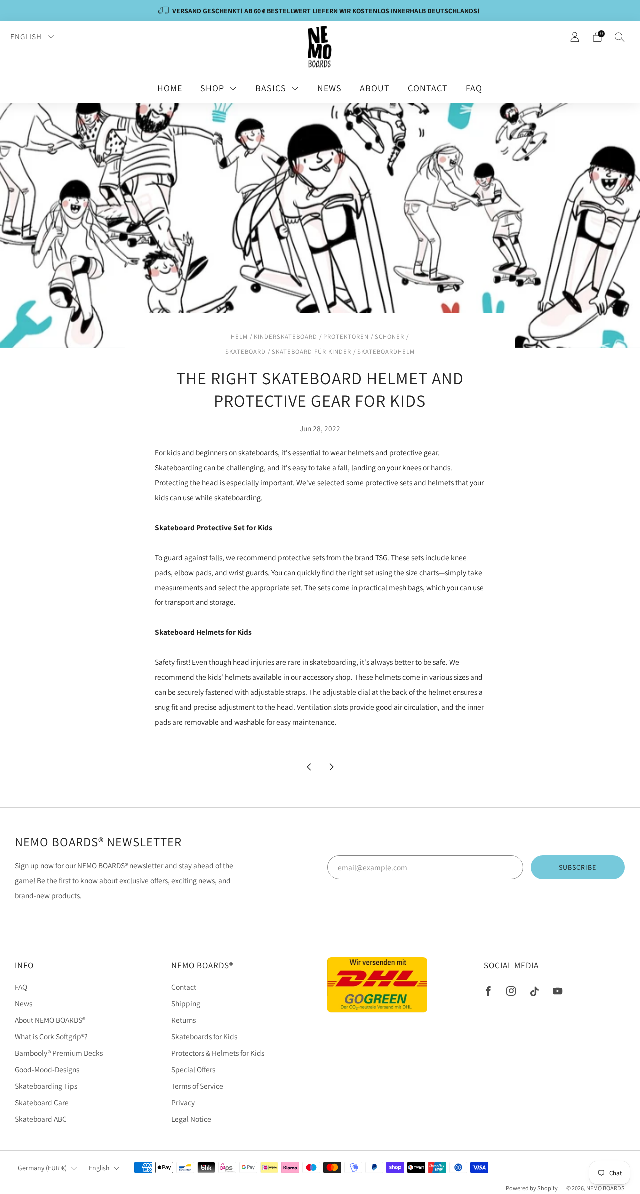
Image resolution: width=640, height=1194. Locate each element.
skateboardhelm (386, 351)
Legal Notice (192, 1119)
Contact (428, 88)
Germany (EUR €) (42, 1167)
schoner (389, 336)
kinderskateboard (286, 336)
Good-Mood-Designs (47, 1069)
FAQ (474, 88)
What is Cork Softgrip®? (51, 1036)
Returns (184, 1020)
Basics (271, 88)
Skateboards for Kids (205, 1036)
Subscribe (577, 867)
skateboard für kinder (312, 351)
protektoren (346, 336)
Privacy (183, 1102)
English (27, 36)
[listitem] (320, 10)
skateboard (246, 351)
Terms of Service (198, 1086)
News (330, 88)
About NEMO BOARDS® (50, 1020)
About (375, 88)
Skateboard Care (42, 1102)
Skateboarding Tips (46, 1086)
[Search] (620, 37)
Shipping (186, 1003)
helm (239, 336)
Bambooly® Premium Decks (59, 1053)
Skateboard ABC (41, 1119)
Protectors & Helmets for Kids (218, 1053)
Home (170, 88)
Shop (212, 88)
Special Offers (194, 1069)
